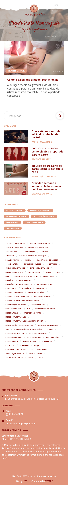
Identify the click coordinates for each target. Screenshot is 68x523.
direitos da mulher (14, 272)
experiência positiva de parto (18, 284)
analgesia (45, 252)
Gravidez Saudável (16, 71)
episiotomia (48, 276)
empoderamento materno (26, 276)
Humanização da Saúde (40, 210)
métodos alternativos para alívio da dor (24, 321)
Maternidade (12, 222)
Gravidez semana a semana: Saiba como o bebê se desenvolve (46, 186)
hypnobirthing (38, 305)
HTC (25, 481)
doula (48, 272)
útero (30, 358)
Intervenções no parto (44, 216)
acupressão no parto (15, 244)
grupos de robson (42, 297)
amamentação (29, 252)
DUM (7, 276)
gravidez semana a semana (17, 297)
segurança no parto (14, 354)
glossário (26, 288)
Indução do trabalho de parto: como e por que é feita (47, 169)
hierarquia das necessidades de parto (22, 301)
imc (28, 309)
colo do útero (11, 264)
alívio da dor (11, 252)
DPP (58, 272)
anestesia (9, 256)
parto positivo (34, 337)
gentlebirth (11, 288)
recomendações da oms (15, 349)
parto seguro (11, 341)
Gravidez (40, 288)
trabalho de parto (14, 358)
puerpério (24, 345)
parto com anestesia (14, 333)
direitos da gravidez (39, 268)
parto (50, 329)
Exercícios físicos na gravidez (18, 280)
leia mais (35, 58)
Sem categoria (12, 228)
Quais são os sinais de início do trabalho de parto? (46, 134)
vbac (41, 358)
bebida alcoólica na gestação (32, 256)
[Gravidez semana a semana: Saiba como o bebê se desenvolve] (16, 188)
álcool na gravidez (14, 248)
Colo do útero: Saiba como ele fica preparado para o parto (47, 151)
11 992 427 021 (16, 414)
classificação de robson (47, 260)
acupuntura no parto (40, 244)
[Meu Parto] (34, 11)
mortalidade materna (48, 325)
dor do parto (34, 272)
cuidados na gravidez (15, 268)
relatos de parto (39, 349)
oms (7, 329)
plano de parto (30, 341)
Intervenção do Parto (44, 176)
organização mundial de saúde (28, 329)
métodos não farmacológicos (19, 325)
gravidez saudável (36, 293)
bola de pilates (12, 260)
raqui (36, 345)
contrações (51, 264)
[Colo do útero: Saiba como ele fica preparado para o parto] (16, 154)
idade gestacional (13, 309)
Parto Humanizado (42, 142)
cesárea (27, 260)
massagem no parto (32, 313)
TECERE (49, 481)
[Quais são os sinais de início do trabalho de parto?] (16, 136)
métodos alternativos (15, 317)
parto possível (53, 337)
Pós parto (47, 341)
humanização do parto (15, 305)
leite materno (11, 313)
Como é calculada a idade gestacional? (32, 79)
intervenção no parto (45, 309)
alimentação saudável (38, 248)
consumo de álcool (32, 264)
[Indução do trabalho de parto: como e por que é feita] (16, 171)
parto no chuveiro (13, 337)
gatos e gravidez (44, 284)
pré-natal (10, 345)
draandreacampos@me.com (21, 423)
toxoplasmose (35, 354)
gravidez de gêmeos (14, 293)
